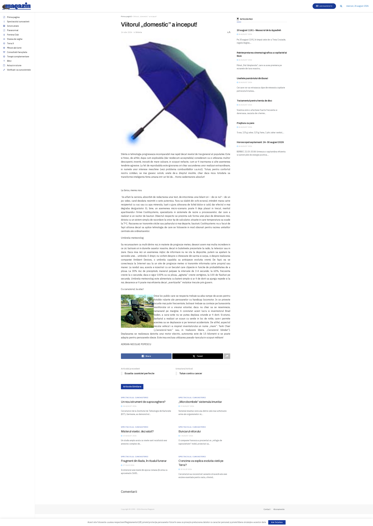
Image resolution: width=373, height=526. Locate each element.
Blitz (9, 60)
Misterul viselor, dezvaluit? (137, 431)
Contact (267, 509)
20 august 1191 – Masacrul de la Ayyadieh (259, 30)
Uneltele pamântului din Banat (252, 78)
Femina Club (13, 34)
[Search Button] (341, 6)
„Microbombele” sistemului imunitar (200, 401)
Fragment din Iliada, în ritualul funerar (144, 460)
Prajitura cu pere (245, 123)
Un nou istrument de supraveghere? (143, 401)
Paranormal (12, 30)
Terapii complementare (18, 56)
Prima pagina (13, 17)
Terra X (10, 43)
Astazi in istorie (14, 65)
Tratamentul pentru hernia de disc (254, 100)
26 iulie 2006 (126, 32)
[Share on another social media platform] (227, 356)
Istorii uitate (13, 25)
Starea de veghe (14, 39)
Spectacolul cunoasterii (18, 21)
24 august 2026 (245, 34)
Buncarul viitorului (189, 431)
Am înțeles (277, 522)
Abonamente (325, 6)
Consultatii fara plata (17, 52)
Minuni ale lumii (14, 47)
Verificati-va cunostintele (19, 69)
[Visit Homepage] (19, 6)
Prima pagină (126, 16)
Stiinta (139, 32)
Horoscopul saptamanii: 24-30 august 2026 (260, 142)
